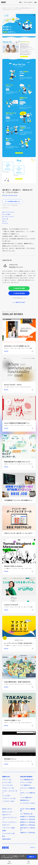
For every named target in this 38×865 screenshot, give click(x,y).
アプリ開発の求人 (25, 785)
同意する (31, 857)
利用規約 (15, 856)
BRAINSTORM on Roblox (13, 566)
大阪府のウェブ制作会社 (27, 819)
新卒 (3, 836)
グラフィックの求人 (26, 782)
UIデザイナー (6, 825)
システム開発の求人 (26, 797)
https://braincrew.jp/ (10, 195)
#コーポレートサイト (8, 216)
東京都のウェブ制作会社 (27, 816)
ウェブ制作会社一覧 (26, 814)
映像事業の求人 (25, 800)
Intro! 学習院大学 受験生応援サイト (17, 423)
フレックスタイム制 (8, 833)
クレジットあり (28, 2)
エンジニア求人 (7, 782)
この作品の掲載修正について (19, 298)
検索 (20, 2)
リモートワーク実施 (8, 828)
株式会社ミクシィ (10, 759)
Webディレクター (7, 812)
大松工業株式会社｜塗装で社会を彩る (17, 682)
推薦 (35, 2)
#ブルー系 (5, 219)
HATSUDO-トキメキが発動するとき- (17, 346)
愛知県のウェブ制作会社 (27, 822)
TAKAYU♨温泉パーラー (12, 720)
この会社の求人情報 (19, 288)
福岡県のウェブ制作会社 (27, 825)
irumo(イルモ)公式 (11, 605)
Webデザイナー (7, 815)
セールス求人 (6, 795)
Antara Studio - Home (12, 384)
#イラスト (5, 223)
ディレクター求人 (7, 785)
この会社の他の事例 (19, 293)
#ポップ (4, 221)
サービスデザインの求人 (27, 803)
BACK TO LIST (20, 302)
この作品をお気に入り (13, 201)
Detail (6, 351)
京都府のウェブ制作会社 (27, 832)
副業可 (4, 831)
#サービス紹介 (6, 214)
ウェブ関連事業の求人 (27, 779)
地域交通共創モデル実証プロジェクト (17, 462)
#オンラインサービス (8, 212)
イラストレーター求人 (9, 798)
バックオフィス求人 (8, 801)
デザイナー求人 (7, 779)
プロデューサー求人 (8, 788)
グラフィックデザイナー (9, 822)
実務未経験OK (6, 839)
